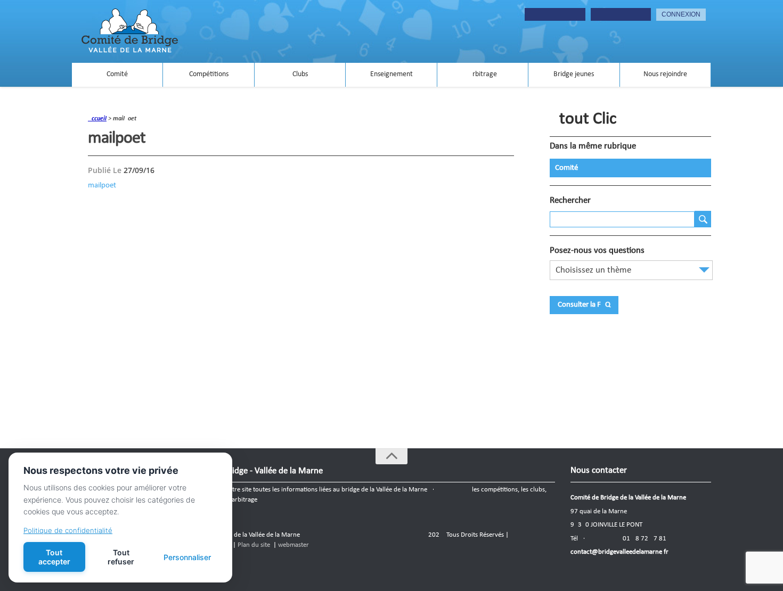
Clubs (300, 74)
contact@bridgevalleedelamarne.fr (619, 551)
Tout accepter (54, 557)
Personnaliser (187, 557)
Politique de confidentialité (67, 530)
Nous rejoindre (665, 74)
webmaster (293, 544)
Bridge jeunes (573, 74)
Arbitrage (482, 74)
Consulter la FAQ (584, 305)
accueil (97, 119)
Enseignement (391, 74)
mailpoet (102, 185)
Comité (117, 74)
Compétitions (209, 74)
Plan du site (254, 544)
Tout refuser (121, 557)
